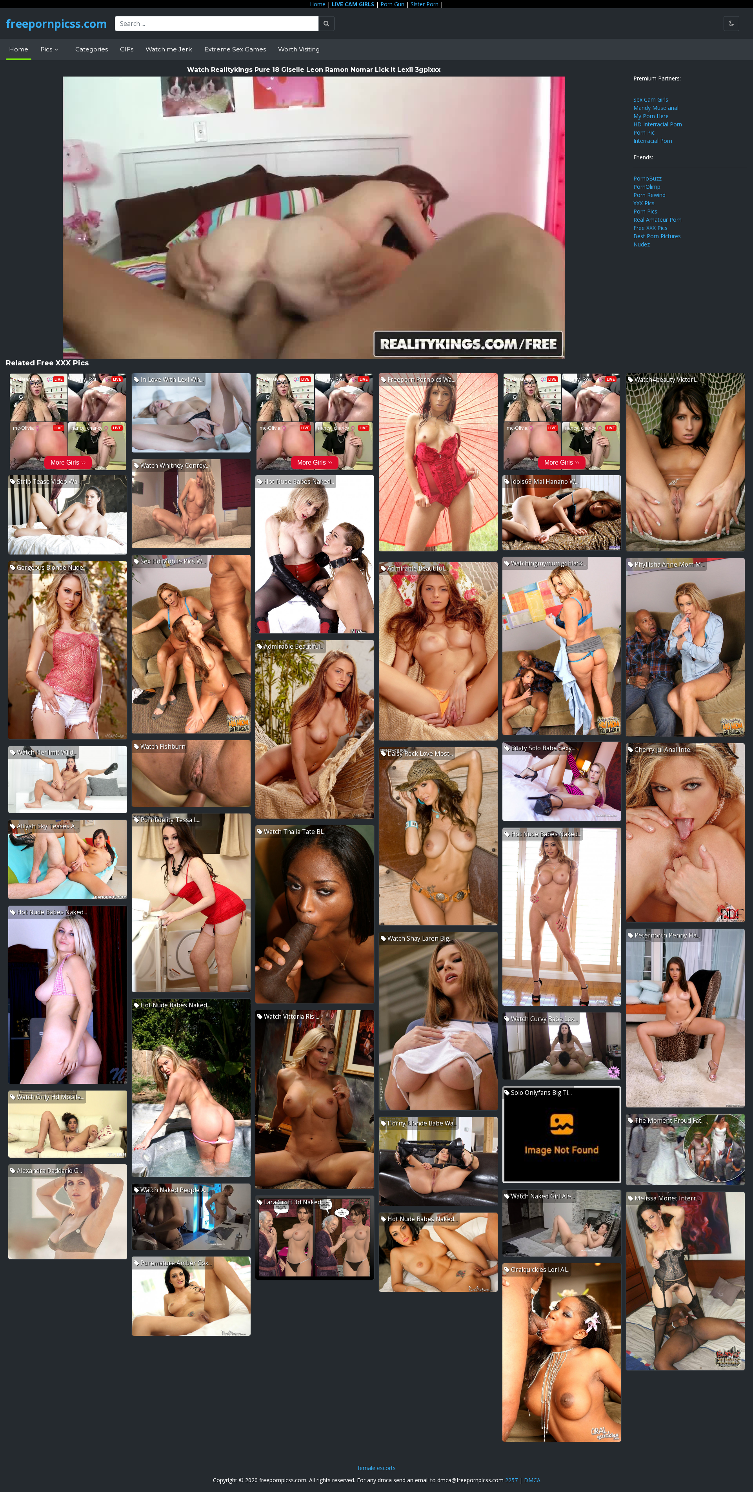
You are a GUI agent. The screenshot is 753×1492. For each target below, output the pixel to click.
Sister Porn (424, 4)
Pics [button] (47, 49)
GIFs (126, 49)
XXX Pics (644, 203)
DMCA (532, 1480)
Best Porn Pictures (657, 236)
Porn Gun (392, 4)
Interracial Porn (652, 140)
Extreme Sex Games (235, 49)
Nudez (641, 244)
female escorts (377, 1468)
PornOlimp (646, 186)
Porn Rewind (649, 195)
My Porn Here (651, 116)
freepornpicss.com (56, 23)
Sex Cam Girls (650, 99)
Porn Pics (645, 211)
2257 (511, 1480)
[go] (326, 23)
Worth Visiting (299, 49)
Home (318, 4)
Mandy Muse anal (655, 107)
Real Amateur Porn (657, 219)
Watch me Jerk (169, 49)
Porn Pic (644, 132)
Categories (91, 49)
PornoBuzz (647, 178)
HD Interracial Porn (657, 124)
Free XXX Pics (650, 228)
